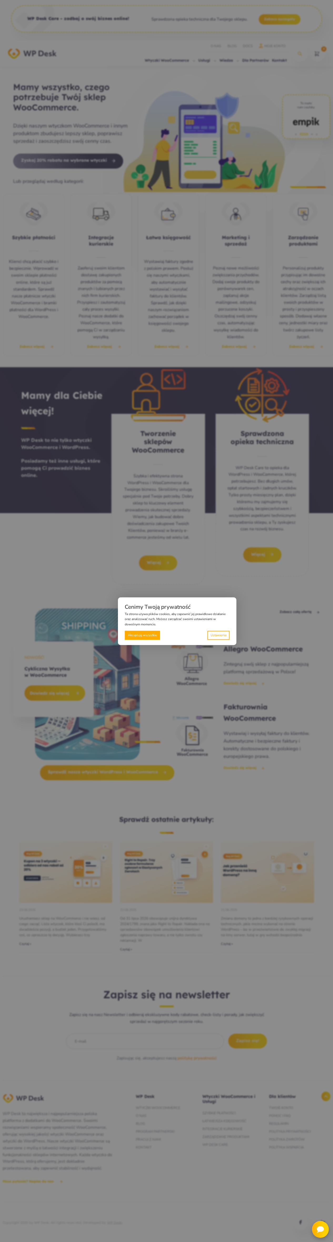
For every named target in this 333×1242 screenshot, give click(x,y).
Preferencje (218, 635)
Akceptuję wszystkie (142, 635)
